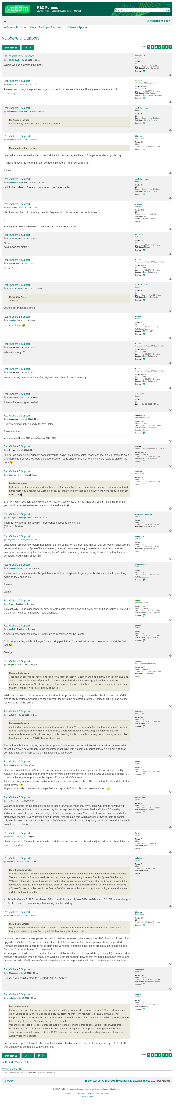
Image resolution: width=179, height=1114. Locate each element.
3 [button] (159, 46)
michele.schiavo (142, 108)
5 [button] (167, 46)
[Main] (20, 8)
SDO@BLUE (140, 56)
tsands (138, 317)
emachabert (140, 415)
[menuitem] (165, 21)
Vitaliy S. (139, 81)
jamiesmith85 (141, 565)
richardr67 (139, 394)
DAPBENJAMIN (141, 285)
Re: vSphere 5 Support (19, 56)
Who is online (11, 1068)
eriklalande (140, 797)
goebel (138, 625)
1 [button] (152, 46)
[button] (148, 47)
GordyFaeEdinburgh (143, 514)
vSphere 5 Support (20, 38)
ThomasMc (139, 969)
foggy (137, 600)
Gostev (138, 260)
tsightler (138, 661)
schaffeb (138, 711)
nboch (137, 761)
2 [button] (156, 46)
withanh (138, 204)
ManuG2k (139, 235)
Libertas (138, 136)
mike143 (138, 858)
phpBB (78, 1093)
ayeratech (139, 536)
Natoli (137, 833)
